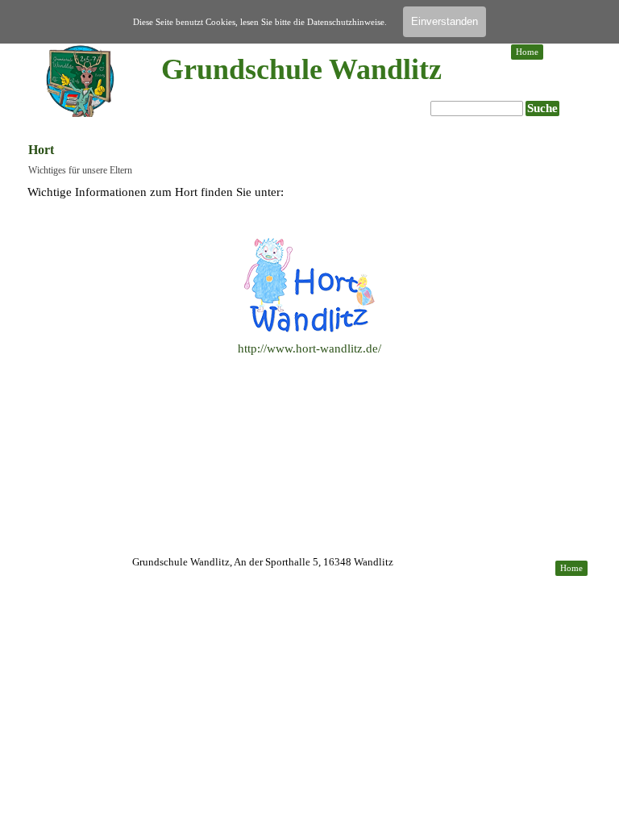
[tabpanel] (309, 288)
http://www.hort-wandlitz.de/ (309, 348)
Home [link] (527, 52)
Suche (542, 108)
